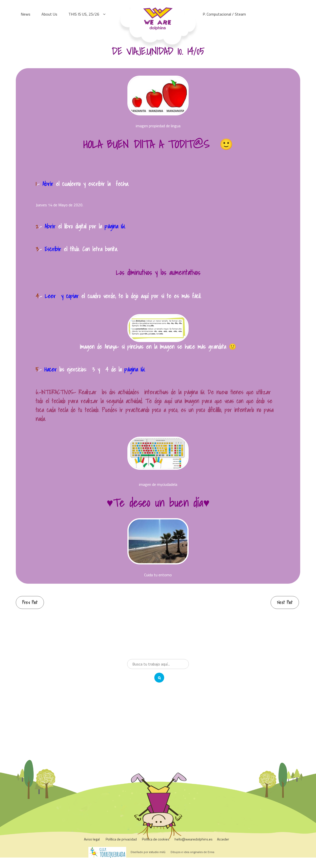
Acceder (223, 839)
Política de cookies (155, 839)
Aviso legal (92, 839)
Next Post (285, 602)
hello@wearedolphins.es (194, 839)
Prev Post (30, 602)
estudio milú (157, 852)
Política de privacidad (121, 839)
